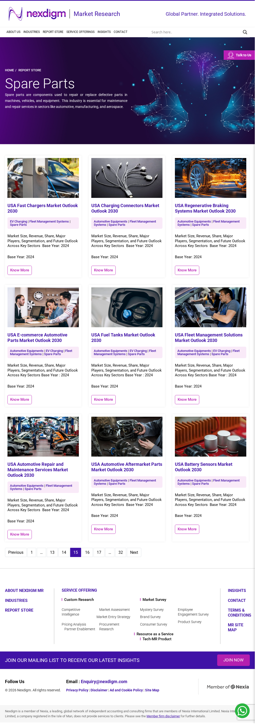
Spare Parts (18, 225)
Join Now (233, 659)
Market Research (97, 13)
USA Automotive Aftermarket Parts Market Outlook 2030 (126, 467)
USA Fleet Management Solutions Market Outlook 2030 (209, 337)
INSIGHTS (237, 590)
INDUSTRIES (16, 600)
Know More (19, 270)
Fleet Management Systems (49, 221)
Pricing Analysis (74, 624)
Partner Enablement (79, 629)
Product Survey (190, 622)
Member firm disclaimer (163, 716)
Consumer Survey (153, 624)
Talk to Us (243, 55)
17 (99, 552)
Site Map (152, 690)
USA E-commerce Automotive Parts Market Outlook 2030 (37, 337)
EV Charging (18, 221)
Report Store (53, 32)
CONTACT (237, 600)
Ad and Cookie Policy (126, 690)
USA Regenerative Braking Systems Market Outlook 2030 (205, 208)
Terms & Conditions (239, 613)
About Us (13, 32)
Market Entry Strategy (113, 617)
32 (120, 552)
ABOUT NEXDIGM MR (24, 590)
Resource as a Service (155, 634)
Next (134, 552)
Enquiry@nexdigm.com (104, 681)
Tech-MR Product (157, 639)
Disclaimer (99, 690)
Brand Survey (150, 617)
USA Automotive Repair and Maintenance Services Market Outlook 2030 (37, 470)
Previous (15, 552)
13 (52, 552)
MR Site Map (235, 627)
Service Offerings (80, 32)
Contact (120, 32)
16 (87, 552)
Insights (104, 32)
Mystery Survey (152, 610)
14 (64, 552)
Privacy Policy (77, 690)
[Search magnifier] (245, 32)
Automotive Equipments (110, 221)
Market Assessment (114, 610)
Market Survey (154, 599)
